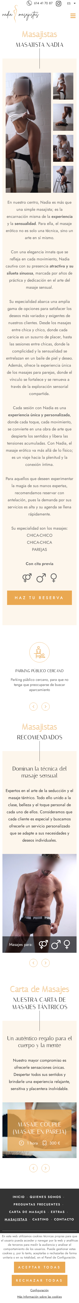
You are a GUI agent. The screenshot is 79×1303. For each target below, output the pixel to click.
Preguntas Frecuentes (37, 1204)
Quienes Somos (45, 1197)
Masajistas (16, 1219)
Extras (58, 1212)
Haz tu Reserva (39, 597)
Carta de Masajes (27, 1212)
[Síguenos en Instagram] (59, 3)
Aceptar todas (39, 1267)
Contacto (64, 1219)
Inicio (19, 1197)
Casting (40, 1219)
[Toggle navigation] (72, 15)
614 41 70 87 (43, 3)
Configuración (39, 1290)
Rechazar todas (39, 1280)
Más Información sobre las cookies (39, 1296)
